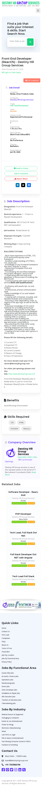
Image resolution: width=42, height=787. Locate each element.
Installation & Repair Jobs (11, 693)
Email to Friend (22, 168)
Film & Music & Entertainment (13, 738)
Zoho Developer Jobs (9, 690)
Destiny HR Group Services (21, 100)
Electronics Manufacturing (11, 728)
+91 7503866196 (12, 764)
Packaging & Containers (10, 718)
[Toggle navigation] (38, 10)
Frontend (14, 429)
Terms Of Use (7, 648)
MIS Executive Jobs (8, 696)
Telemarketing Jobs (9, 703)
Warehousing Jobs (8, 683)
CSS (12, 422)
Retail (4, 731)
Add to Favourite (21, 173)
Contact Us (6, 631)
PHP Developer (23, 514)
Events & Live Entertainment (12, 721)
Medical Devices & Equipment (12, 714)
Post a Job (5, 635)
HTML (21, 422)
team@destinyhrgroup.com (16, 760)
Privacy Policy (7, 662)
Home (4, 628)
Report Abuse (22, 179)
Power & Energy (7, 724)
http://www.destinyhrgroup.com (21, 374)
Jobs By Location (8, 655)
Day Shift (31, 503)
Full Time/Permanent (19, 503)
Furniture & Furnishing (10, 745)
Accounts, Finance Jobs (10, 676)
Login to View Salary (12, 72)
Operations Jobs (7, 680)
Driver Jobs (6, 686)
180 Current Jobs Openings (18, 460)
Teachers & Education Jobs (11, 700)
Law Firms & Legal (8, 735)
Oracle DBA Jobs (8, 673)
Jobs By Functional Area (10, 658)
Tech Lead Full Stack (23, 576)
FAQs (4, 641)
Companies (6, 638)
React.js (27, 429)
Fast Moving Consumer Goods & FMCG (16, 741)
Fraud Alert (6, 652)
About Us (5, 645)
